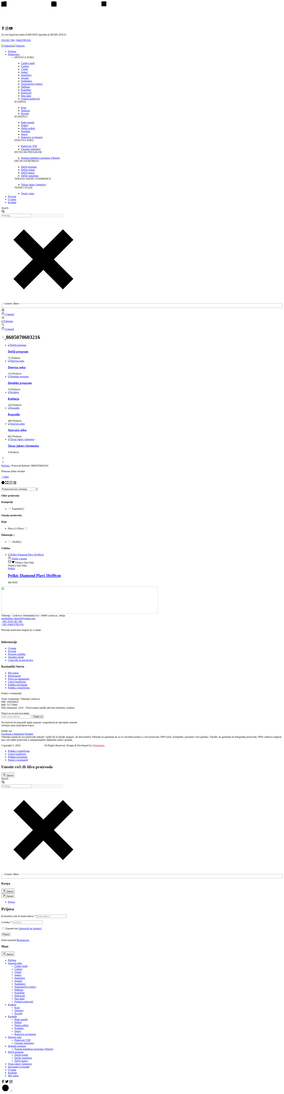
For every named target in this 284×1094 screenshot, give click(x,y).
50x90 (17, 541)
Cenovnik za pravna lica (20, 660)
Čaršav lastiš (20, 966)
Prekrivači (19, 995)
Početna (12, 51)
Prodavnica (14, 54)
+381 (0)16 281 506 (11, 621)
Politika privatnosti (17, 684)
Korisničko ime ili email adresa (18, 916)
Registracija (23, 940)
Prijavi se (38, 716)
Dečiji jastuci (21, 1060)
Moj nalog (13, 672)
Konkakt (12, 1072)
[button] (21, 562)
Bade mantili (21, 1019)
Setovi (17, 1031)
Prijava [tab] (11, 902)
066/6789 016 (23, 40)
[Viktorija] (7, 321)
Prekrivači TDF (22, 1040)
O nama (12, 199)
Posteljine (19, 992)
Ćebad (17, 972)
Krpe (17, 1007)
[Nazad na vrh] (7, 1091)
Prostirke (19, 1028)
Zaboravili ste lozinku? (30, 928)
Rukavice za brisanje (25, 1034)
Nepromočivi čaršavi (25, 986)
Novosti (12, 196)
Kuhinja (13, 398)
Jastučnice (19, 978)
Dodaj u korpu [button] (19, 558)
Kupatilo (14, 414)
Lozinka (6, 922)
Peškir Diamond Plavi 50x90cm (34, 575)
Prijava (6, 934)
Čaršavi (18, 969)
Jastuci (17, 975)
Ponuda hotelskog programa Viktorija (33, 1049)
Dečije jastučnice (23, 1058)
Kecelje (18, 1013)
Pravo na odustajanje (18, 678)
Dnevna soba (16, 367)
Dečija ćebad (21, 1055)
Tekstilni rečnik (16, 657)
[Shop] (3, 337)
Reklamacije (14, 675)
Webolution (98, 745)
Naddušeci (19, 983)
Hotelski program (20, 383)
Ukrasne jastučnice (24, 1043)
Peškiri (18, 1022)
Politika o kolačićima (19, 687)
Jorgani (18, 981)
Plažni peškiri (21, 1025)
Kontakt (12, 202)
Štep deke (19, 998)
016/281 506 (7, 40)
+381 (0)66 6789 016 (12, 624)
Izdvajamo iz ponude (19, 1066)
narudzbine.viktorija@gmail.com (18, 618)
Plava (21, 528)
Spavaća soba (17, 430)
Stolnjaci (19, 1010)
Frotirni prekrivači (23, 1001)
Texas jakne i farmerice (23, 446)
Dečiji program (18, 351)
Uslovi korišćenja (17, 681)
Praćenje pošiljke (16, 654)
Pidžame (18, 989)
